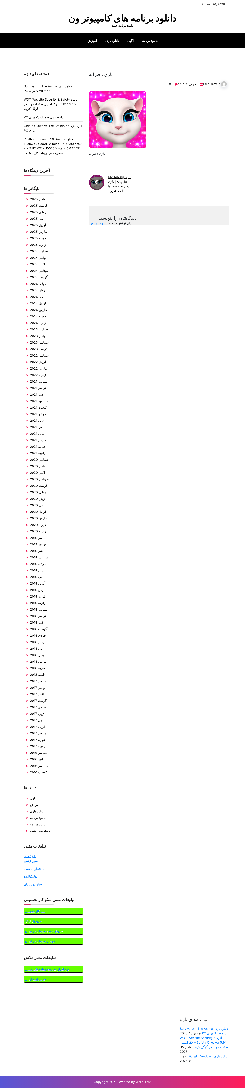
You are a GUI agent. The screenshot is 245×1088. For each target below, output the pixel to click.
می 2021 (36, 427)
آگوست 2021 (39, 407)
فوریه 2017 (37, 740)
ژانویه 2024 (38, 323)
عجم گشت (31, 861)
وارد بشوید (96, 223)
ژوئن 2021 (37, 420)
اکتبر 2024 (37, 264)
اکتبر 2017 (37, 694)
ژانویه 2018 (37, 674)
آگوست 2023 (39, 349)
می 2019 (36, 577)
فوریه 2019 (37, 596)
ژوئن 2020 (37, 499)
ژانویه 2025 (38, 245)
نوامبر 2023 (38, 336)
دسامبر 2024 (39, 251)
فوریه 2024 (38, 316)
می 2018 (36, 648)
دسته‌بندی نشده (40, 831)
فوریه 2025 (38, 238)
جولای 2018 (38, 635)
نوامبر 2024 (38, 258)
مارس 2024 (38, 310)
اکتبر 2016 (37, 759)
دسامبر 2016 (38, 753)
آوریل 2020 (38, 512)
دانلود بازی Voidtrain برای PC (43, 117)
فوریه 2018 (37, 668)
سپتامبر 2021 (39, 401)
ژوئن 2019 (37, 570)
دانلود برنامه (150, 41)
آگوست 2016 (39, 772)
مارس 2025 (38, 232)
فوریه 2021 (37, 446)
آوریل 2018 (37, 655)
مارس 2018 (38, 661)
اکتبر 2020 (37, 473)
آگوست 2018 (39, 629)
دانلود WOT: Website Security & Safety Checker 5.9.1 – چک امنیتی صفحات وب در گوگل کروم (52, 104)
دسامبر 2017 (38, 681)
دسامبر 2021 (38, 381)
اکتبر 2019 (37, 551)
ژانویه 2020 (38, 531)
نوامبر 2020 (38, 466)
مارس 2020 (38, 518)
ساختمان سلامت (34, 869)
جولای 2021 (38, 414)
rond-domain (211, 84)
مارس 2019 (38, 590)
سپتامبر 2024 (39, 271)
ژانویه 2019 (37, 603)
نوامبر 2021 (38, 388)
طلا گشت (30, 856)
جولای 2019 (38, 564)
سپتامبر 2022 (39, 355)
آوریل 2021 (37, 433)
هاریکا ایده (30, 876)
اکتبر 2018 (37, 622)
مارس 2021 (38, 440)
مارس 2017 (38, 733)
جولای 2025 (38, 212)
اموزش (92, 41)
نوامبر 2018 (38, 616)
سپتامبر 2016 (39, 766)
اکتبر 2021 (37, 394)
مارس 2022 (38, 368)
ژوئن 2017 (37, 714)
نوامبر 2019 (38, 544)
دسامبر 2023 (39, 329)
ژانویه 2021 (37, 453)
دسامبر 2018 (38, 609)
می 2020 (36, 505)
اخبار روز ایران (33, 884)
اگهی (130, 41)
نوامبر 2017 (38, 688)
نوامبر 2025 (38, 199)
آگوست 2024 (39, 277)
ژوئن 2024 (37, 290)
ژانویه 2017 (37, 746)
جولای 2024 (38, 284)
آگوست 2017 (38, 701)
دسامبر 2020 (39, 460)
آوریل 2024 (38, 303)
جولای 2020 (38, 492)
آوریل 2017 (37, 727)
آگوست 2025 (39, 205)
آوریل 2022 (38, 362)
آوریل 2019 (37, 583)
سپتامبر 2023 (39, 342)
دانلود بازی (112, 41)
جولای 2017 (38, 707)
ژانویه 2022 (38, 375)
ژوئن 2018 (37, 642)
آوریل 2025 (38, 225)
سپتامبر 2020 (39, 479)
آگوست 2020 (39, 486)
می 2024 (36, 297)
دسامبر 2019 (38, 538)
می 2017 (36, 720)
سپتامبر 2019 (39, 557)
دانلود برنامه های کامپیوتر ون (122, 18)
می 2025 (36, 219)
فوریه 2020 (38, 525)
